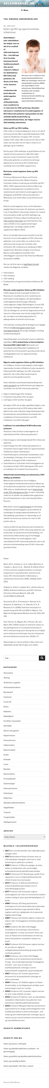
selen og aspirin (10, 385)
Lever (6, 764)
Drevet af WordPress (12, 1082)
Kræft (6, 755)
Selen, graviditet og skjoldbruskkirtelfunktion (23, 1056)
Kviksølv (7, 759)
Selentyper (8, 793)
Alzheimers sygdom (12, 683)
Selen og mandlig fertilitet (15, 1061)
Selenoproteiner (10, 788)
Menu (26, 10)
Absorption (8, 673)
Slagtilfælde (9, 808)
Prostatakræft (10, 779)
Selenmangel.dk (19, 3)
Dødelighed (8, 716)
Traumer (7, 812)
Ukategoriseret (10, 822)
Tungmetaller (9, 817)
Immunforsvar (10, 740)
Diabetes (7, 711)
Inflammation (9, 745)
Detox (6, 707)
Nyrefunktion (9, 774)
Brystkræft (8, 692)
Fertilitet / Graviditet (12, 721)
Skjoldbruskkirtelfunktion (14, 803)
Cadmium (8, 697)
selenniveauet (25, 507)
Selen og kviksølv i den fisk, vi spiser (19, 1066)
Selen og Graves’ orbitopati (15, 1044)
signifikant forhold (31, 264)
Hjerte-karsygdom (11, 731)
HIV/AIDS (8, 726)
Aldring (7, 678)
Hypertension (9, 735)
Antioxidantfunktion (12, 687)
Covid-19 (7, 702)
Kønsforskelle (9, 750)
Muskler (7, 769)
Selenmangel (9, 784)
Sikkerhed (8, 798)
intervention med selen (13, 221)
